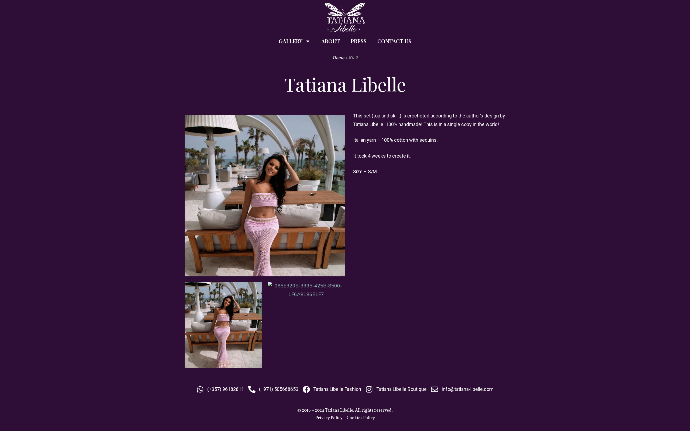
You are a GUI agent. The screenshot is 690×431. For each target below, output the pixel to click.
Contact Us (394, 41)
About (330, 41)
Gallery (290, 41)
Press (359, 41)
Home (338, 57)
